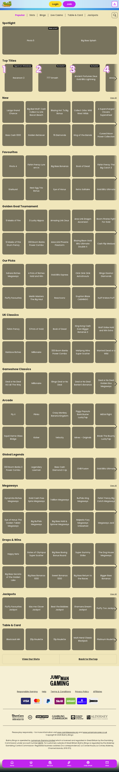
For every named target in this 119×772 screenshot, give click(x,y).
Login (55, 4)
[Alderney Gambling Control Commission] (97, 717)
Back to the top (88, 659)
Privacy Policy (82, 691)
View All (113, 98)
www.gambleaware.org (67, 732)
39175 (40, 743)
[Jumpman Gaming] (59, 684)
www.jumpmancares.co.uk (95, 732)
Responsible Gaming (27, 691)
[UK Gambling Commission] (59, 717)
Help (44, 691)
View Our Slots (31, 659)
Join (69, 4)
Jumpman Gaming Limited (43, 740)
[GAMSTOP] (42, 717)
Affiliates (97, 691)
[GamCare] (17, 717)
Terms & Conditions (61, 691)
